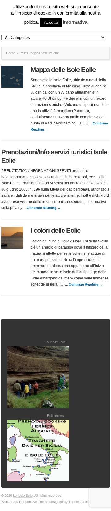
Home (10, 53)
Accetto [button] (51, 22)
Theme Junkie (79, 502)
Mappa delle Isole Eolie (63, 69)
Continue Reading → (44, 208)
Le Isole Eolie (23, 495)
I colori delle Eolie (55, 230)
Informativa (75, 22)
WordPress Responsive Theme (24, 502)
